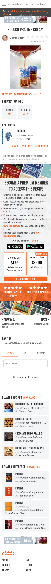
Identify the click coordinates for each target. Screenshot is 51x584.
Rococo (21, 131)
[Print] (30, 94)
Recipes (28, 146)
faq (27, 560)
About (17, 146)
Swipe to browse (11, 225)
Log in (35, 240)
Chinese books (19, 11)
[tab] (10, 353)
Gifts (28, 570)
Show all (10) (33, 467)
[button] (8, 4)
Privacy (5, 570)
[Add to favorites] (35, 94)
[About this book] (8, 130)
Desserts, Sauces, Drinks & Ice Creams (24, 342)
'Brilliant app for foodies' (12, 294)
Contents (43, 146)
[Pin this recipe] (40, 94)
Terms (29, 565)
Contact (6, 565)
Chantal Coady (17, 37)
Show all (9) (29, 397)
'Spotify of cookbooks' (38, 292)
